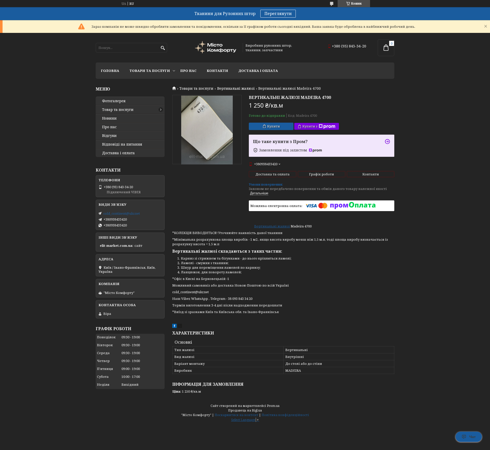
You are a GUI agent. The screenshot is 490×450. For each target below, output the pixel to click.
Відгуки (109, 135)
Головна (110, 70)
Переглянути (278, 13)
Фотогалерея (114, 101)
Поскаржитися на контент (236, 415)
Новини (109, 118)
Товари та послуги (149, 70)
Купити (273, 126)
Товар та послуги (117, 109)
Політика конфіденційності (285, 415)
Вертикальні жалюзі (236, 88)
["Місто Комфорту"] (216, 47)
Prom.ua (273, 406)
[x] (180, 326)
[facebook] (174, 326)
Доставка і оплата (258, 70)
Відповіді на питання (122, 144)
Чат (472, 437)
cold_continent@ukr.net (121, 213)
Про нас (188, 70)
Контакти (217, 70)
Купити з (309, 126)
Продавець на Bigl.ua (245, 410)
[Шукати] (162, 48)
